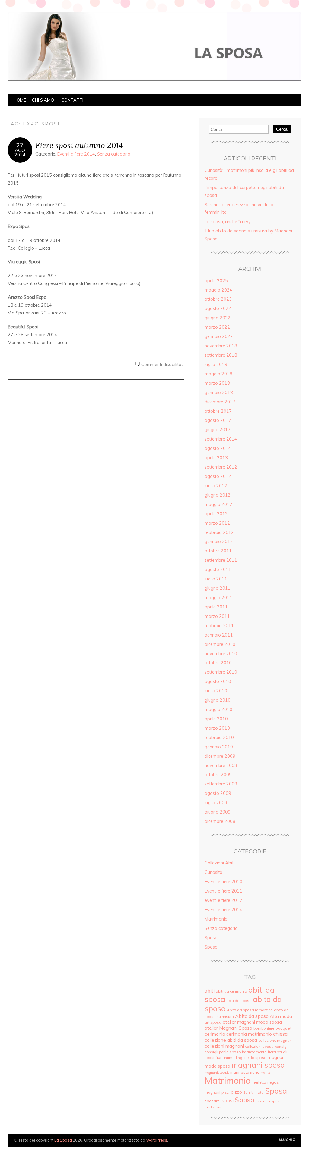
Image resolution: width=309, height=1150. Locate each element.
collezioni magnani (224, 1046)
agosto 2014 (218, 448)
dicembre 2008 (220, 821)
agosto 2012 (218, 476)
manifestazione (245, 1072)
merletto (259, 1082)
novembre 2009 (221, 765)
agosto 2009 (218, 793)
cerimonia (215, 1034)
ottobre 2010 (218, 662)
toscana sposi (268, 1101)
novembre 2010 (221, 653)
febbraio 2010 (219, 737)
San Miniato (253, 1092)
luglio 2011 (216, 579)
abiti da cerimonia (231, 991)
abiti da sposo (239, 1000)
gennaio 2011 (219, 635)
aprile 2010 (216, 719)
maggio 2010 (218, 709)
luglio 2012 (216, 485)
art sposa (213, 1022)
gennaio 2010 (219, 747)
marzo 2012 (217, 523)
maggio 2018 (218, 374)
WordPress (156, 1140)
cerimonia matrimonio (249, 1034)
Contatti (72, 100)
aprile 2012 (216, 514)
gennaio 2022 (219, 336)
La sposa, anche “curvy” (229, 221)
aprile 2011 (216, 607)
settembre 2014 (221, 439)
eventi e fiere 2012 (223, 900)
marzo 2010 (217, 728)
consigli (281, 1046)
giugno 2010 (218, 700)
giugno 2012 (218, 495)
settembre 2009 (221, 784)
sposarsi (213, 1100)
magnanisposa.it (217, 1072)
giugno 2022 (218, 318)
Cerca (282, 129)
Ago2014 (19, 152)
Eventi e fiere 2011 (223, 891)
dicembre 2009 (220, 756)
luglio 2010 (216, 690)
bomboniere (263, 1028)
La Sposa (63, 1140)
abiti (210, 991)
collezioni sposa (259, 1046)
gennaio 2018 (219, 392)
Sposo (211, 947)
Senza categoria (113, 154)
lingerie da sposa (251, 1057)
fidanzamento (254, 1052)
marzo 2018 (217, 383)
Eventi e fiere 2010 (223, 881)
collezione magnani (275, 1040)
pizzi (225, 1092)
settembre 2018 (221, 355)
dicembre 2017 (220, 402)
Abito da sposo (252, 1016)
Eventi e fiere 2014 (76, 154)
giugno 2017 (218, 429)
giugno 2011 (218, 588)
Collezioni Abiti (219, 863)
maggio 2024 (218, 290)
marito (265, 1072)
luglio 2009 (216, 802)
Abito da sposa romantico (250, 1010)
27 (20, 145)
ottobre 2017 (218, 411)
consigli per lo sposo (223, 1052)
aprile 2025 (216, 280)
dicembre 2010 (220, 644)
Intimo (229, 1057)
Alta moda (281, 1016)
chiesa (280, 1034)
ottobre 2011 (218, 551)
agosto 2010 (218, 681)
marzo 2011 (217, 616)
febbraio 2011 (219, 625)
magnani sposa (258, 1064)
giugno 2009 (218, 812)
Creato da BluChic (287, 1140)
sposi (228, 1101)
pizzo (236, 1092)
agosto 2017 (218, 420)
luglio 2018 (216, 364)
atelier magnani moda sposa (252, 1022)
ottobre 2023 (218, 299)
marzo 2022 (217, 327)
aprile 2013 (216, 457)
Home (20, 100)
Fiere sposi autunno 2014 (79, 145)
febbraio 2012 (219, 532)
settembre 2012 (221, 467)
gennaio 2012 (219, 541)
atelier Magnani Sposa (228, 1028)
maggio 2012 (218, 504)
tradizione (213, 1107)
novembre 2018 (221, 346)
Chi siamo (43, 100)
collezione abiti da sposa (231, 1040)
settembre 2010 (221, 672)
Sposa (211, 937)
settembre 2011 (221, 560)
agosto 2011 (218, 569)
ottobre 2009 (218, 774)
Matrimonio (216, 919)
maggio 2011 (218, 597)
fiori (219, 1057)
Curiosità (213, 872)
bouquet (283, 1028)
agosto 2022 (218, 308)
